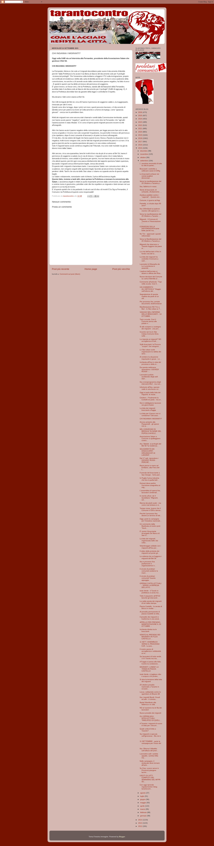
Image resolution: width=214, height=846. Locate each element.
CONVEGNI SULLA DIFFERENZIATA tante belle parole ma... (149, 228)
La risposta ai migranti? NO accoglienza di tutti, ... (150, 340)
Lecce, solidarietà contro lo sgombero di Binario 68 (150, 693)
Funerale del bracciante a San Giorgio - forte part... (150, 474)
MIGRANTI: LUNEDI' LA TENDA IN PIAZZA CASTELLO (149, 669)
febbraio (143, 812)
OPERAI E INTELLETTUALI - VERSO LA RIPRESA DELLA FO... (150, 585)
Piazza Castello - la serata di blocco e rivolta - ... (151, 607)
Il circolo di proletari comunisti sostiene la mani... (149, 571)
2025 (140, 115)
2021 (140, 128)
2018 (140, 138)
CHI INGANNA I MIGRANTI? (151, 419)
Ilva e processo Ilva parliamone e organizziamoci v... (148, 564)
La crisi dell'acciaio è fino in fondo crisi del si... (150, 252)
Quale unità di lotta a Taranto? (148, 730)
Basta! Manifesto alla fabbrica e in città (148, 703)
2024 (140, 119)
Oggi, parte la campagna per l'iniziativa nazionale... (151, 520)
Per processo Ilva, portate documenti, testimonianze (151, 303)
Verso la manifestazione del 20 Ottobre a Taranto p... (150, 182)
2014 (140, 820)
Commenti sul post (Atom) (70, 274)
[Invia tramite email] (88, 196)
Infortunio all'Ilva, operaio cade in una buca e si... (150, 388)
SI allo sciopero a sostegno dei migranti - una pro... (150, 328)
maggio (143, 803)
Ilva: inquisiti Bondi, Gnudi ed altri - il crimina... (150, 698)
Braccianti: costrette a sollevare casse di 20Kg (150, 170)
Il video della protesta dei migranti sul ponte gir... (149, 552)
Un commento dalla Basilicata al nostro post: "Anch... (150, 526)
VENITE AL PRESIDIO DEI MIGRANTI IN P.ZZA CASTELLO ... (150, 637)
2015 (140, 148)
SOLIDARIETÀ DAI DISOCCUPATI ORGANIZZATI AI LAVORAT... (147, 452)
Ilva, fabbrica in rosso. (148, 186)
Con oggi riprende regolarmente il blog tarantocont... (148, 787)
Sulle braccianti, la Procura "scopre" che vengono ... (150, 345)
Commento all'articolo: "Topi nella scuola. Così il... (151, 283)
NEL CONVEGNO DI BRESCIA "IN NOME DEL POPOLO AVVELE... (150, 431)
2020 (140, 132)
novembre (144, 154)
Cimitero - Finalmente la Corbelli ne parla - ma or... (151, 399)
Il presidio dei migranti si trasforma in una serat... (150, 618)
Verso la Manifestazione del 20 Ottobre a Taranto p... (150, 240)
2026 (140, 112)
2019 (140, 135)
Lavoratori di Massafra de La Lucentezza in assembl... (150, 266)
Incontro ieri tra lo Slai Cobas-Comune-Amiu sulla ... (149, 334)
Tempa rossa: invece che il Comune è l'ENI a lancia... (151, 509)
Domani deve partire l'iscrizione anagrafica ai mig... (150, 485)
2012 (140, 826)
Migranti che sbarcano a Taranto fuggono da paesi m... (151, 246)
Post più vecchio (121, 269)
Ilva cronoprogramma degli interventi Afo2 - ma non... (151, 383)
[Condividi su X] (93, 196)
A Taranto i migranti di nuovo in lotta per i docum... (151, 724)
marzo (143, 809)
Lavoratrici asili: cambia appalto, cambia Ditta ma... (149, 756)
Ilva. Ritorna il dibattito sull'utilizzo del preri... (149, 750)
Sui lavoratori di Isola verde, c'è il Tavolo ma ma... (150, 657)
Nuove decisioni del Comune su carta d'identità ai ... (151, 278)
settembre (144, 161)
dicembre (144, 151)
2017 (140, 142)
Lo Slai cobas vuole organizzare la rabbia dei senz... (150, 352)
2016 (140, 145)
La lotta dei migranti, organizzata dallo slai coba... (149, 541)
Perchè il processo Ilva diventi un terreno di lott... (150, 514)
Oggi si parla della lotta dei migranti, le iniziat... (150, 393)
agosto (143, 793)
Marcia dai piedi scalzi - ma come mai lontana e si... (150, 504)
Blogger (122, 837)
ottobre (143, 157)
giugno (143, 799)
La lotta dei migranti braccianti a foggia (148, 409)
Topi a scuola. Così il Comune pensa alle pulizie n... (148, 321)
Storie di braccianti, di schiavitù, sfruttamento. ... (151, 191)
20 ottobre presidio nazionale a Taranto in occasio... (149, 687)
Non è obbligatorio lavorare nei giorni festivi (150, 404)
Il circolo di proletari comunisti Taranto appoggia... (148, 578)
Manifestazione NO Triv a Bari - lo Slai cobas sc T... (150, 308)
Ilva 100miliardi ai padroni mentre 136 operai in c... (150, 210)
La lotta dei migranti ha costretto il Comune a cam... (149, 259)
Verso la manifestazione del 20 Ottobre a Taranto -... (150, 215)
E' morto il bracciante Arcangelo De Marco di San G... (150, 533)
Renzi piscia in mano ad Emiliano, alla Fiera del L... (149, 467)
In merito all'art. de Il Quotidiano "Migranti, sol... (149, 498)
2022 (140, 125)
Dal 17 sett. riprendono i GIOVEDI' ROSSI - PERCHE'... (149, 460)
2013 (140, 823)
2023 (140, 122)
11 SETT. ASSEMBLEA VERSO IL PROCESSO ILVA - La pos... (150, 644)
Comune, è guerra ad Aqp (150, 200)
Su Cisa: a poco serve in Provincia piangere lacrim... (149, 770)
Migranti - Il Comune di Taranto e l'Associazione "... (150, 221)
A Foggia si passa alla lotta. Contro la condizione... (150, 663)
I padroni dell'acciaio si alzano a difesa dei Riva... (151, 272)
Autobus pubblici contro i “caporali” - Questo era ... (150, 196)
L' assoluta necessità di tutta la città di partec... (151, 164)
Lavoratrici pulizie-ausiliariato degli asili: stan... (149, 377)
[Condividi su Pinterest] (98, 196)
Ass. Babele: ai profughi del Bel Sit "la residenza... (150, 445)
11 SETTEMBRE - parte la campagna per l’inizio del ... (150, 743)
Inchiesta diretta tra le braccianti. (148, 630)
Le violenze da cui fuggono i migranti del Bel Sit (151, 557)
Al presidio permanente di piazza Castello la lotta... (150, 613)
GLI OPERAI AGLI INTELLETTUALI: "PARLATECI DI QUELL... (150, 718)
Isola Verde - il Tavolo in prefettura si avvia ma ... (150, 592)
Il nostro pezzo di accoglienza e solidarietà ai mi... (150, 651)
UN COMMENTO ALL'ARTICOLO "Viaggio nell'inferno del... (150, 289)
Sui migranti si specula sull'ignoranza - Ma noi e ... (150, 736)
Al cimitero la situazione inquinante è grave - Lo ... (151, 358)
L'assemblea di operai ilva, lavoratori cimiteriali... (150, 491)
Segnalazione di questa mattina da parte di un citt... (149, 296)
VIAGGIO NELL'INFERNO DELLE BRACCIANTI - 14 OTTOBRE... (150, 314)
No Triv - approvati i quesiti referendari (150, 235)
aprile (142, 806)
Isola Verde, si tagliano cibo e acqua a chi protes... (150, 675)
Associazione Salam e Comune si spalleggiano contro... (150, 438)
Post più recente (60, 269)
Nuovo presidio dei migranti (150, 713)
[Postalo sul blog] (91, 196)
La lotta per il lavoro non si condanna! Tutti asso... (150, 414)
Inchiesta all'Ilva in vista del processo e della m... (150, 363)
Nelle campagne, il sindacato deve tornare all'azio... (150, 763)
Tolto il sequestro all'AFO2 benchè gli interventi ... (150, 597)
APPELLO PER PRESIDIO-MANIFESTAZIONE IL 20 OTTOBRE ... (150, 624)
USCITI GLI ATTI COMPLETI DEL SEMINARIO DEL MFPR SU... (150, 779)
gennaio (143, 816)
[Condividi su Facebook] (95, 196)
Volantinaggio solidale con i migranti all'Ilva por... (150, 547)
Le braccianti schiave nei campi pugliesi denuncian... (149, 176)
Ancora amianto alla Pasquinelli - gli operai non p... (149, 424)
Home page (91, 269)
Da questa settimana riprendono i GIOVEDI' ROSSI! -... (149, 369)
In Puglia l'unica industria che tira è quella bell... (149, 479)
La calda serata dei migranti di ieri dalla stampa (150, 602)
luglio (142, 796)
